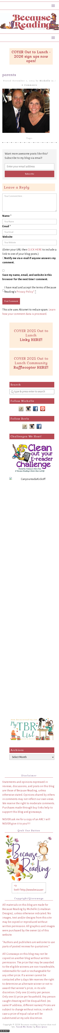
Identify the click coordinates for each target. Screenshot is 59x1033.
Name (6, 216)
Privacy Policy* (25, 291)
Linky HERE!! (31, 339)
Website (7, 236)
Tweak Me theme (24, 1027)
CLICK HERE (35, 249)
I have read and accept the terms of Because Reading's (30, 289)
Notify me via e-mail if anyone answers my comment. (29, 260)
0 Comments (29, 85)
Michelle (45, 80)
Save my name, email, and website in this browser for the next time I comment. (27, 277)
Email (6, 226)
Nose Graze (41, 1027)
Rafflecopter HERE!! (31, 367)
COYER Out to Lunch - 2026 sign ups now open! (31, 56)
